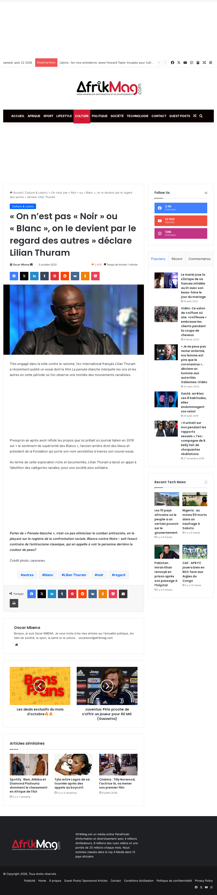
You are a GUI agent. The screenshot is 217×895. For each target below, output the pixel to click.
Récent (177, 259)
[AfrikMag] (108, 88)
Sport (48, 116)
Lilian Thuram (75, 575)
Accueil (18, 116)
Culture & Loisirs (36, 192)
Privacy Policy (204, 880)
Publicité (29, 880)
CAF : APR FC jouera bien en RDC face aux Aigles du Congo (193, 572)
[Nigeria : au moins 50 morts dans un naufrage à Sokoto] (194, 499)
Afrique (34, 116)
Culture (82, 116)
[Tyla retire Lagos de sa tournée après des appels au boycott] (73, 764)
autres (28, 575)
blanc (48, 575)
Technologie (138, 116)
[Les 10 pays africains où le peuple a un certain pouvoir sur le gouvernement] (166, 499)
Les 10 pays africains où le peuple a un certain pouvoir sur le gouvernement (166, 521)
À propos (55, 880)
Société (117, 116)
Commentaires (200, 259)
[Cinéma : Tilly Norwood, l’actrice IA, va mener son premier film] (118, 764)
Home (42, 880)
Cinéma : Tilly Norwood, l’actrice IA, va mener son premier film (117, 783)
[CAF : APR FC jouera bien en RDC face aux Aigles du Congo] (194, 552)
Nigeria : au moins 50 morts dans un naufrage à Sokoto (194, 519)
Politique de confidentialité (174, 880)
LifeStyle (64, 116)
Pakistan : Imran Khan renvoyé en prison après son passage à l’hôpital (165, 574)
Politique (100, 116)
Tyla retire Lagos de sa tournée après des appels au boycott (72, 783)
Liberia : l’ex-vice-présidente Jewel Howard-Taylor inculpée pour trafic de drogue (113, 62)
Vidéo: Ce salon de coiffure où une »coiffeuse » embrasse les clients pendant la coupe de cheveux (193, 321)
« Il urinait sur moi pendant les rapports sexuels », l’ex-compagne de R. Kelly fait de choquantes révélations (193, 438)
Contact (159, 116)
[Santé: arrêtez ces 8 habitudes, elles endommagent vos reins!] (166, 399)
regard (119, 575)
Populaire (158, 259)
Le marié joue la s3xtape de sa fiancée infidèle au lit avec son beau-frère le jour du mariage (193, 285)
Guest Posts (179, 116)
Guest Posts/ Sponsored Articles (86, 880)
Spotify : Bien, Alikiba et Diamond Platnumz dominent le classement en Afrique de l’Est (28, 785)
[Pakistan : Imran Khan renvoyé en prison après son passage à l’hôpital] (166, 552)
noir (100, 575)
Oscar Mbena (21, 264)
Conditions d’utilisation (139, 880)
